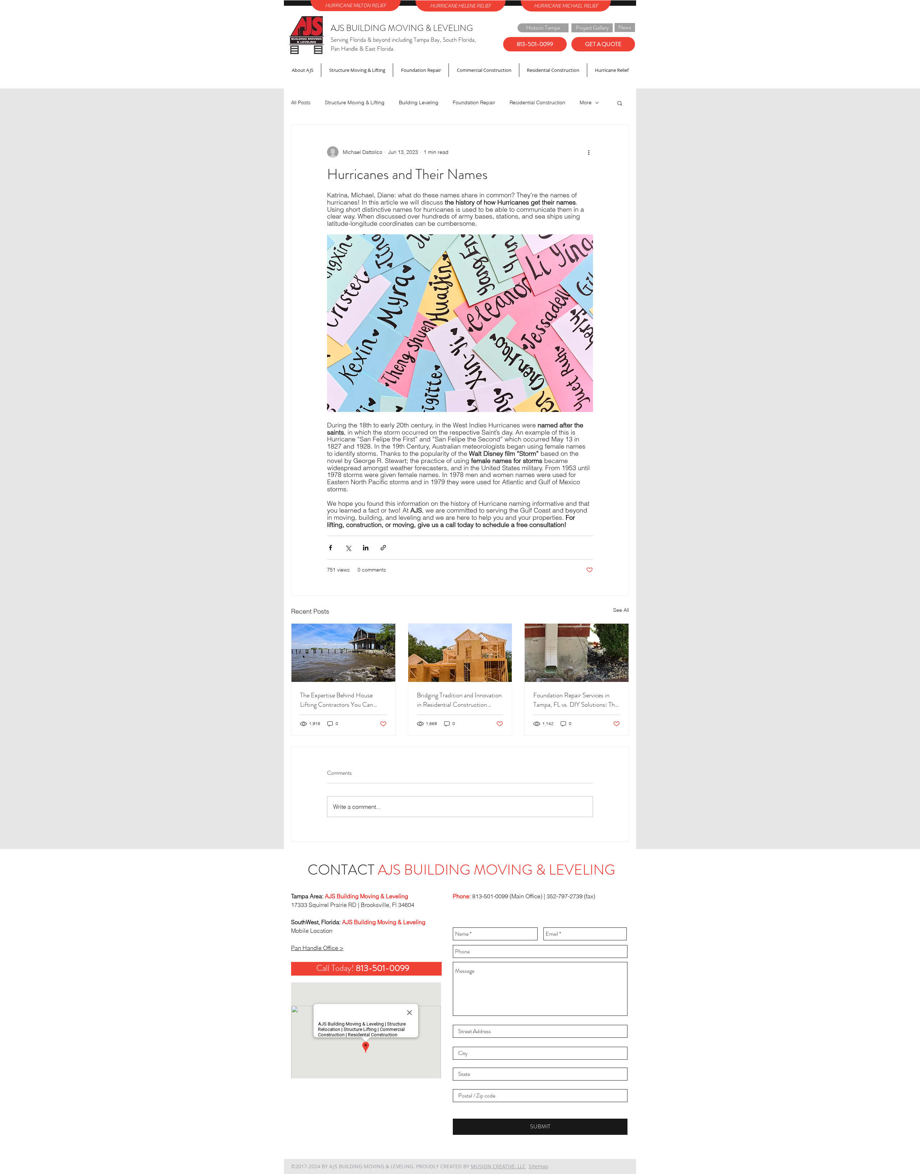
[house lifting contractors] (343, 653)
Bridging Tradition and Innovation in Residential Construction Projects (459, 700)
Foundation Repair (474, 102)
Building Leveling (418, 102)
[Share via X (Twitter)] (348, 547)
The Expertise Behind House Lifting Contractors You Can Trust (336, 700)
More (586, 102)
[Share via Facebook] (330, 547)
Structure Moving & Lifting (355, 102)
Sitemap (538, 1166)
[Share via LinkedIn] (365, 547)
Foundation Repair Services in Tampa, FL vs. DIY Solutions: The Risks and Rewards (575, 700)
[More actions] (588, 152)
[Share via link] (383, 547)
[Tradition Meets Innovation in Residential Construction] (460, 653)
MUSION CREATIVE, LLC (498, 1166)
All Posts (300, 102)
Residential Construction (537, 102)
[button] (619, 103)
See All (621, 610)
